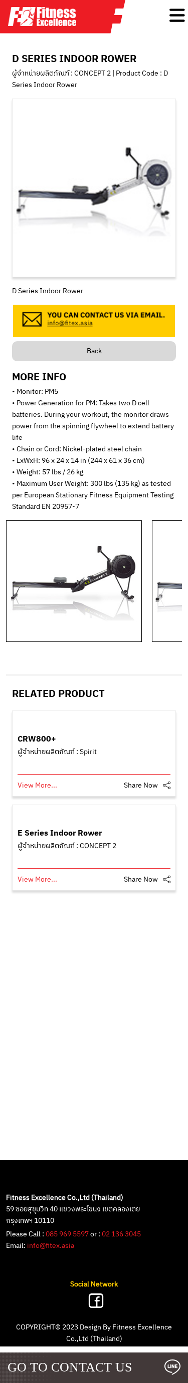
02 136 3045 (121, 1234)
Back (94, 351)
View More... (37, 785)
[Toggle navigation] (177, 15)
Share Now (141, 785)
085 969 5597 (67, 1234)
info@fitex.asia (50, 1245)
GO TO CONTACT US (70, 1367)
